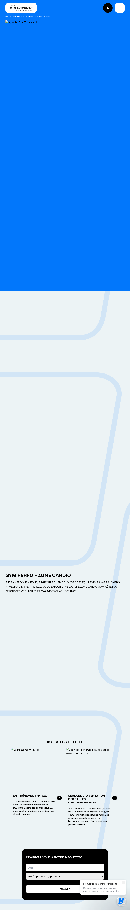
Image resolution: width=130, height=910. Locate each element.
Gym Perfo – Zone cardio (36, 16)
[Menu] (120, 8)
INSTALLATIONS (12, 16)
